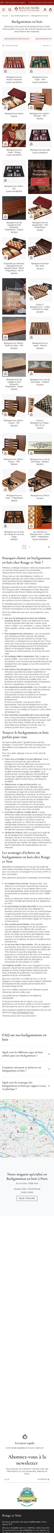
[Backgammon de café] (40, 135)
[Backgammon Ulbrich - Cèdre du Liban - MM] (14, 328)
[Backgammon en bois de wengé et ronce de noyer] (14, 517)
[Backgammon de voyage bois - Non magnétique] (40, 208)
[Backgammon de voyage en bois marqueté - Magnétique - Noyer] (14, 365)
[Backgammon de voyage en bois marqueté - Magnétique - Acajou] (14, 208)
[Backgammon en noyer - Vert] (40, 62)
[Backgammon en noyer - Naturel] (40, 328)
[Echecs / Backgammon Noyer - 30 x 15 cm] (40, 406)
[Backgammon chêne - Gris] (14, 171)
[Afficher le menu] (3, 9)
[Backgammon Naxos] (14, 99)
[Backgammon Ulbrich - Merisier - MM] (40, 99)
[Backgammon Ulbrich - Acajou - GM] (14, 406)
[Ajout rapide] (5, 71)
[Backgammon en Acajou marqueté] (14, 62)
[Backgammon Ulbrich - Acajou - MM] (14, 444)
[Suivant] (41, 547)
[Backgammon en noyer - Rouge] (14, 135)
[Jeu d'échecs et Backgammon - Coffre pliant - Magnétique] (40, 517)
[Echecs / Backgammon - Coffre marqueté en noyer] (40, 290)
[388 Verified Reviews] (27, 1508)
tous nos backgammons (23, 1012)
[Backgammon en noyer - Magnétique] (14, 481)
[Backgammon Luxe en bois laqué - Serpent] (40, 444)
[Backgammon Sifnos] (40, 481)
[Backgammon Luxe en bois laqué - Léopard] (40, 365)
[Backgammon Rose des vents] (40, 249)
